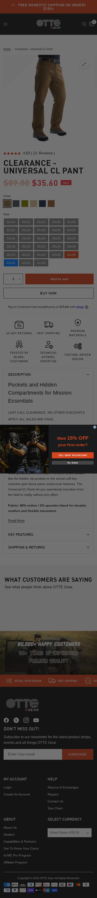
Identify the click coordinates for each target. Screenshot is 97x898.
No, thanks (72, 462)
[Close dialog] (95, 427)
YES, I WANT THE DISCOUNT (72, 455)
